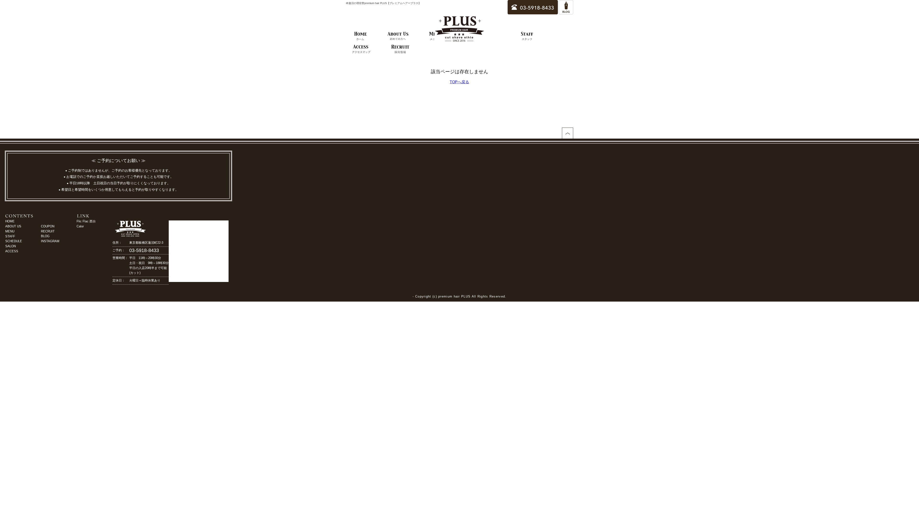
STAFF (10, 236)
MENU (9, 231)
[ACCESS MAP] (361, 49)
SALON (10, 246)
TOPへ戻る (459, 82)
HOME (10, 221)
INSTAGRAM (50, 241)
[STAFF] (527, 36)
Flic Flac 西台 (86, 221)
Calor (80, 226)
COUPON (47, 226)
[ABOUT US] (398, 36)
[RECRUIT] (400, 49)
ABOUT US (13, 226)
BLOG (45, 236)
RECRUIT (48, 231)
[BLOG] (566, 12)
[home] (360, 36)
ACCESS (11, 251)
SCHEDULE (13, 241)
